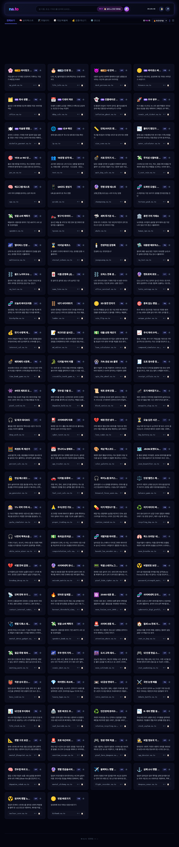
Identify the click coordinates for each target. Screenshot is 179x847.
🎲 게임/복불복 (61, 20)
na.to (14, 8)
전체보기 (11, 20)
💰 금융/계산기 (79, 20)
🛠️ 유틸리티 (43, 20)
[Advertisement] (89, 44)
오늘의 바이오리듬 (111, 9)
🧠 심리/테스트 (26, 20)
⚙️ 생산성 (95, 20)
